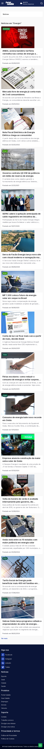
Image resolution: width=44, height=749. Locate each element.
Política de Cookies (7, 739)
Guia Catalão (5, 698)
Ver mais (4, 638)
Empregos (4, 701)
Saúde (3, 686)
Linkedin (8, 663)
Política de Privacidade (9, 735)
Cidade (3, 683)
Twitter (7, 667)
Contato (4, 717)
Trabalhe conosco (7, 720)
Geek (3, 680)
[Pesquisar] (41, 3)
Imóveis (3, 705)
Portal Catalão (6, 695)
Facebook (8, 655)
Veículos (4, 708)
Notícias (6, 14)
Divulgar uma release (8, 723)
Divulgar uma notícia (8, 727)
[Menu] (2, 3)
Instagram (8, 659)
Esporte (3, 676)
